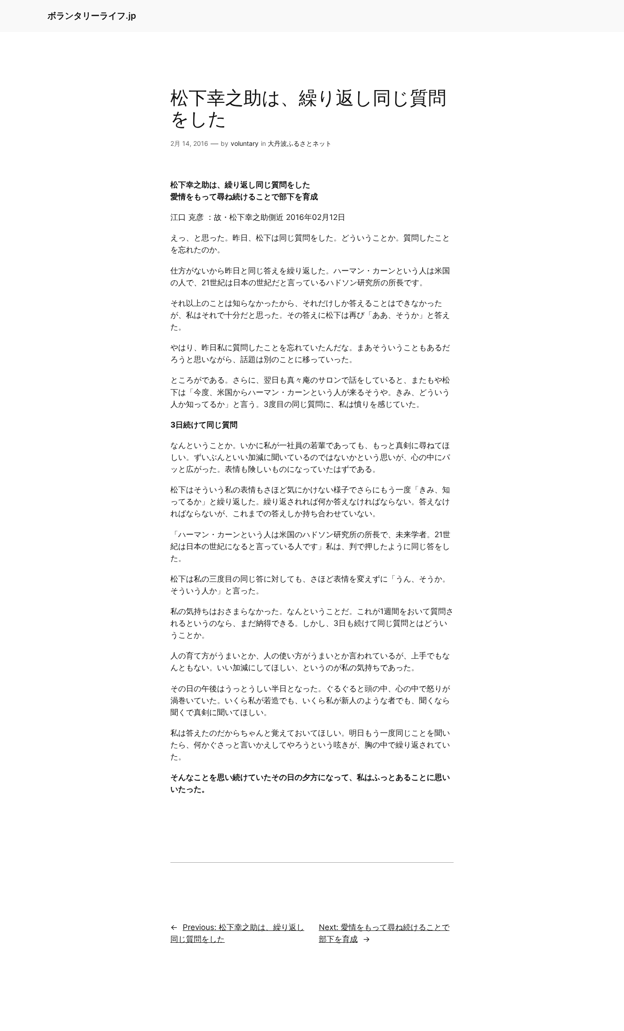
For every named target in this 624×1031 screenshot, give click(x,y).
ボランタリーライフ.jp (92, 15)
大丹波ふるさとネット (300, 143)
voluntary (245, 143)
